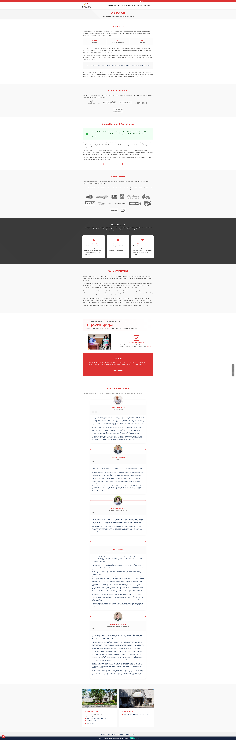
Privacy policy (137, 738)
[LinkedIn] (93, 412)
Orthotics (110, 5)
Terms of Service (111, 734)
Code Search (147, 5)
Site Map (128, 734)
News (134, 734)
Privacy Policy (121, 734)
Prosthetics (117, 5)
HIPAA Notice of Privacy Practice (113, 164)
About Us (103, 734)
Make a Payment (150, 1)
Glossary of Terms (128, 164)
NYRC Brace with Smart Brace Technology (132, 5)
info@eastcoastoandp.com (93, 720)
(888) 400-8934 (90, 723)
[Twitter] (96, 412)
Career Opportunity (118, 370)
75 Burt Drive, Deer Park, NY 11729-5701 (96, 718)
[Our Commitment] (233, 372)
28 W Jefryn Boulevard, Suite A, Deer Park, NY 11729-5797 (136, 715)
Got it (132, 738)
